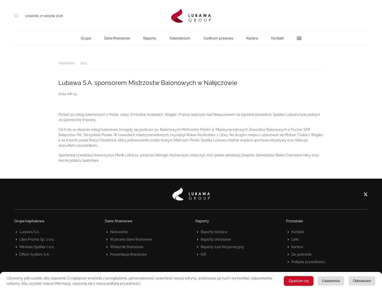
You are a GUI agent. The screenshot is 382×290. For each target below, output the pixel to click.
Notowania (119, 232)
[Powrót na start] (191, 16)
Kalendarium (180, 38)
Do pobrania (301, 254)
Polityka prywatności (308, 262)
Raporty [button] (149, 38)
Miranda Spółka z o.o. (36, 247)
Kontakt (277, 38)
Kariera (297, 247)
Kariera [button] (252, 38)
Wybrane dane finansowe (131, 239)
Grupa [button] (86, 38)
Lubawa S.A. (29, 232)
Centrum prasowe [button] (218, 38)
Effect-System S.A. (34, 254)
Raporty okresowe (216, 239)
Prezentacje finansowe (128, 254)
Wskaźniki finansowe (126, 247)
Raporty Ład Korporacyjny (222, 247)
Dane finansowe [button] (117, 38)
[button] (16, 16)
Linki (294, 239)
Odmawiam (362, 281)
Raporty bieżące (214, 232)
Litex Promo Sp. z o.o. (36, 239)
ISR (203, 254)
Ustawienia (331, 281)
